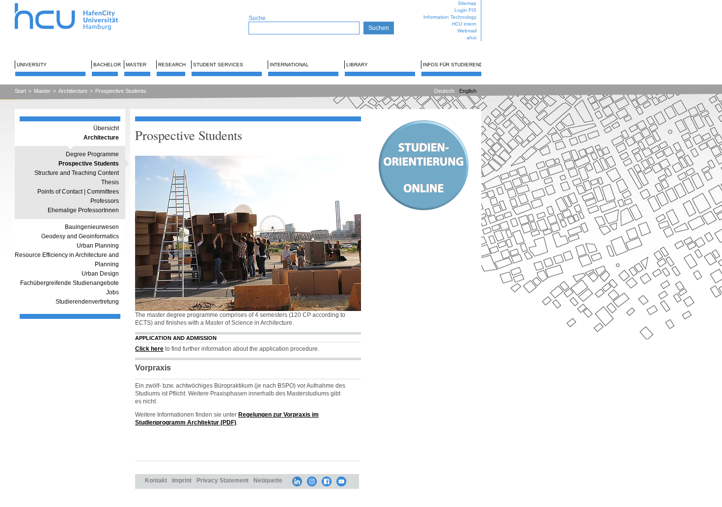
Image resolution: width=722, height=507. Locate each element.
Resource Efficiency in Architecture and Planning (67, 260)
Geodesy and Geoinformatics (80, 236)
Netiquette (267, 480)
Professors (104, 200)
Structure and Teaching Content (76, 172)
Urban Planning (98, 245)
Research (172, 64)
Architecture (72, 91)
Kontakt (156, 480)
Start (20, 91)
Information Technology (449, 17)
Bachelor (107, 64)
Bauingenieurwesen (92, 227)
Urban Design (100, 273)
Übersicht (106, 128)
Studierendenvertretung (87, 301)
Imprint (182, 480)
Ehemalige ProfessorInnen (83, 210)
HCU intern (464, 24)
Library (357, 64)
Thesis (110, 182)
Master (136, 64)
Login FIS (465, 10)
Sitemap (467, 3)
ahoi (471, 37)
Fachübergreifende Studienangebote (69, 283)
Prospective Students (120, 91)
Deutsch (444, 91)
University (32, 64)
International (289, 64)
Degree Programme (92, 154)
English (467, 91)
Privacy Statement (222, 480)
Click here (149, 348)
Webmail (466, 30)
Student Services (218, 64)
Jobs (112, 292)
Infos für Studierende (454, 64)
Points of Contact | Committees (78, 191)
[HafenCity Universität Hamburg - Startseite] (75, 3)
